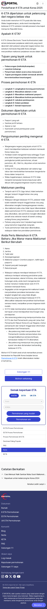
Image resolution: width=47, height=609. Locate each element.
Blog (3, 531)
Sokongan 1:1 (23, 372)
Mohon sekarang (23, 378)
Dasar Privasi (20, 587)
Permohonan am (23, 419)
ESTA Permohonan (9, 516)
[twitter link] (10, 577)
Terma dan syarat (9, 587)
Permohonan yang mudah (23, 413)
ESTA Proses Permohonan (13, 433)
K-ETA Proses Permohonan (13, 428)
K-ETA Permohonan (10, 512)
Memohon (38, 605)
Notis (5, 450)
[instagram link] (2, 577)
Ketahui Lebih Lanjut (35, 484)
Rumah (4, 508)
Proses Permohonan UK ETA (13, 437)
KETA (5, 454)
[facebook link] (6, 577)
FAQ (4, 446)
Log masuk (6, 558)
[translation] (37, 3)
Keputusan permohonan (12, 562)
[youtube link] (18, 576)
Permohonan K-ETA (9, 358)
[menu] (42, 3)
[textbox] (8, 401)
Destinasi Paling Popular (12, 441)
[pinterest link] (14, 577)
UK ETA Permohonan (10, 520)
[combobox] (23, 401)
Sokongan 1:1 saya (9, 566)
